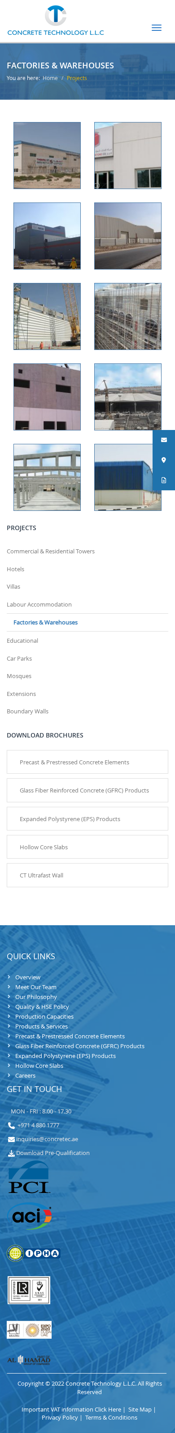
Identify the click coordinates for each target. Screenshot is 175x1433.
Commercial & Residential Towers (51, 551)
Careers (25, 1075)
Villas (13, 586)
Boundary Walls (27, 711)
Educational (22, 640)
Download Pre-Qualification (53, 1153)
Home (50, 77)
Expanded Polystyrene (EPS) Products (65, 1056)
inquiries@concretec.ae (47, 1139)
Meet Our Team (36, 987)
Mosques (19, 676)
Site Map (143, 1409)
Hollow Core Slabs (39, 1066)
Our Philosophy (36, 997)
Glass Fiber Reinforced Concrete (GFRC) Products (79, 1046)
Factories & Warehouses (45, 622)
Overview (27, 977)
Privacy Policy (63, 1417)
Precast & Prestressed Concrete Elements (70, 1036)
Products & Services (41, 1026)
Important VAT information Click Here (74, 1409)
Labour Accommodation (39, 604)
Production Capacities (44, 1016)
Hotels (15, 569)
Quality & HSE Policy (42, 1007)
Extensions (21, 694)
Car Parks (19, 658)
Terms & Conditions (111, 1417)
